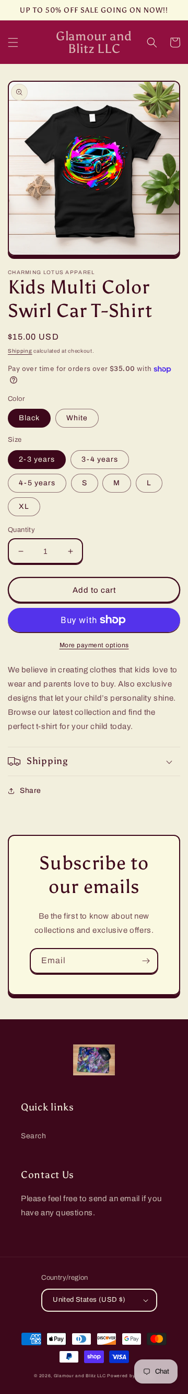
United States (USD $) (89, 1299)
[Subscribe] (145, 961)
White (77, 418)
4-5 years (37, 483)
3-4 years (99, 459)
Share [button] (30, 790)
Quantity (21, 529)
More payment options (94, 645)
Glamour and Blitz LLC (80, 1376)
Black (29, 418)
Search (33, 1136)
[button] (13, 42)
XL (24, 506)
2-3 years (37, 459)
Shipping (20, 351)
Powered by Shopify (130, 1376)
